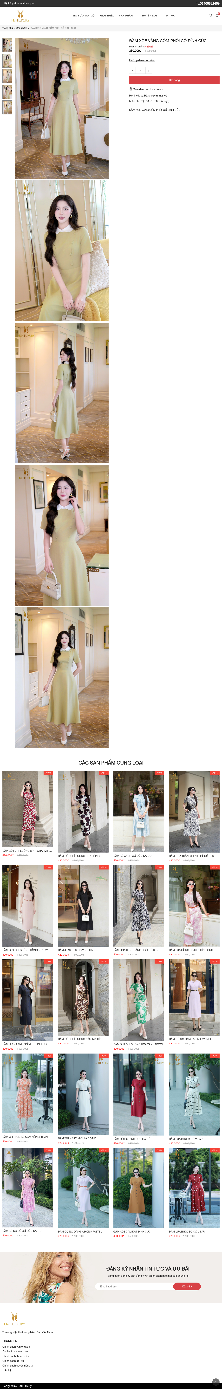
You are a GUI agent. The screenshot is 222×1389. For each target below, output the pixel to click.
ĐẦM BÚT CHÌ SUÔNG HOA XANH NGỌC (138, 1044)
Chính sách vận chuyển (16, 1346)
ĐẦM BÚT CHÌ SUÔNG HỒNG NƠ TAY (25, 950)
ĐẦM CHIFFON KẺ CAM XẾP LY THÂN (25, 1136)
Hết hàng (174, 80)
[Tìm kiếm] (211, 16)
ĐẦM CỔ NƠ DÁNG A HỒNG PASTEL (80, 1231)
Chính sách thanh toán (15, 1356)
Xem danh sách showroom (148, 89)
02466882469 (210, 3)
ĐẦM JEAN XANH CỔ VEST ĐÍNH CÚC (25, 1044)
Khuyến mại (148, 15)
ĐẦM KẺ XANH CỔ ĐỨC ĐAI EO (132, 855)
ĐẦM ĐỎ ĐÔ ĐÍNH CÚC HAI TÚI (132, 1138)
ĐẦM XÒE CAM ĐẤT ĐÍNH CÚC (132, 1231)
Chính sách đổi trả (13, 1360)
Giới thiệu (107, 15)
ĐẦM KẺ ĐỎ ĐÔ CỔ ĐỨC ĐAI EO (21, 1230)
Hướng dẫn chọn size (142, 60)
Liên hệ (6, 1370)
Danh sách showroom (15, 1351)
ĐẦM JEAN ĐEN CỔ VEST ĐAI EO (78, 950)
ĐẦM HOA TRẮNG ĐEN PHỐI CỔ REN (191, 855)
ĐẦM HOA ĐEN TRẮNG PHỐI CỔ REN (135, 950)
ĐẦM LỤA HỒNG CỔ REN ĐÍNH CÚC (191, 950)
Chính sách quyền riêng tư (17, 1365)
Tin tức (169, 15)
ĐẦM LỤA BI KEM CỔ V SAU (186, 1138)
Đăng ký (187, 1286)
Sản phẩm (126, 15)
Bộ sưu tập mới (84, 15)
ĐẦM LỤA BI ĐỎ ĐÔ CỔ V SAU (187, 1231)
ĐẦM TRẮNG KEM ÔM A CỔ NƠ (77, 1138)
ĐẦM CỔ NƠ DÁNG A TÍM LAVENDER (191, 1039)
